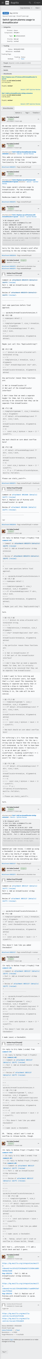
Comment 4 (10, 275)
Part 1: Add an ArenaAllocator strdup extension (17, 93)
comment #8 (6, 968)
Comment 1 (10, 148)
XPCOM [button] (16, 32)
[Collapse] (38, 119)
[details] (33, 280)
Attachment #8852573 (9, 167)
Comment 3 (10, 210)
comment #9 (6, 1052)
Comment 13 (10, 1306)
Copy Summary (25, 8)
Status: (10, 49)
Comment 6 (10, 533)
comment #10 (7, 1152)
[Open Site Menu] (2, 2)
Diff (27, 89)
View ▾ (38, 8)
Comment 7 (10, 811)
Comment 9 (10, 961)
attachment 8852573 (20, 280)
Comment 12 (10, 1259)
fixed (22, 59)
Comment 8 (10, 881)
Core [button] (16, 30)
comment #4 (6, 540)
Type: (11, 36)
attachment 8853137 (20, 886)
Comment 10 (10, 1045)
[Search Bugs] (30, 2)
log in (12, 1339)
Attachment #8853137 (9, 863)
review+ (10, 86)
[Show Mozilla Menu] (7, 2)
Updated (9, 262)
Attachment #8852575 (9, 202)
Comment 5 (10, 490)
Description (10, 121)
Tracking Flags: (6, 54)
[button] (37, 2)
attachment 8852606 (20, 495)
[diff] (5, 282)
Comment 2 (10, 176)
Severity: (10, 41)
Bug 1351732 (14, 13)
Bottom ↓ (18, 113)
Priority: (10, 39)
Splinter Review (35, 89)
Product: (10, 30)
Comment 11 (10, 1145)
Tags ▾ (27, 113)
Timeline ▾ (36, 113)
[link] (21, 232)
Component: (8, 32)
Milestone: (9, 51)
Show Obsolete (8, 108)
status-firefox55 (7, 1330)
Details (23, 89)
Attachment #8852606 (9, 255)
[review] (12, 282)
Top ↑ (4, 1352)
